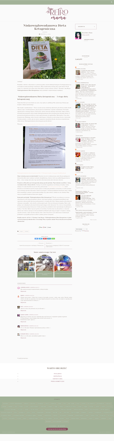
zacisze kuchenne (81, 176)
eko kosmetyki (100, 403)
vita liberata (48, 418)
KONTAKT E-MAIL (58, 378)
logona (26, 409)
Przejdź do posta (26, 277)
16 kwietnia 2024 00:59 (34, 333)
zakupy (91, 418)
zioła (110, 418)
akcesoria (5, 403)
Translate (86, 231)
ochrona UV (22, 412)
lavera (103, 406)
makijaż (57, 409)
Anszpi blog (79, 135)
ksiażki (80, 406)
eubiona (4, 406)
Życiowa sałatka (81, 68)
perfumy (91, 412)
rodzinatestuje (24, 325)
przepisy (55, 415)
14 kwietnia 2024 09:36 (28, 306)
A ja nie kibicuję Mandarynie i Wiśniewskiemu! (86, 197)
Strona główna (57, 373)
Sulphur (5, 418)
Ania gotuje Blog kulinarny (84, 210)
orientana (48, 412)
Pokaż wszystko (93, 219)
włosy (67, 418)
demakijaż (53, 403)
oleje (28, 412)
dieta (64, 403)
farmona (10, 406)
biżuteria (33, 403)
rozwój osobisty (79, 415)
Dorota (22, 295)
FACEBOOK (53, 426)
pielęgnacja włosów (18, 415)
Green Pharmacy (34, 406)
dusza (77, 403)
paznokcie (84, 412)
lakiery (97, 406)
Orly (61, 412)
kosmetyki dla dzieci (70, 406)
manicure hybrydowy (66, 409)
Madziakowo (79, 164)
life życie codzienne (10, 409)
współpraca (84, 418)
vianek (41, 418)
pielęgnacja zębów (31, 415)
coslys (47, 403)
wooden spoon (75, 418)
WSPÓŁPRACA (58, 376)
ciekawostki (40, 403)
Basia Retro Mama (87, 33)
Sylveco (19, 418)
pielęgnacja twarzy (6, 415)
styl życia (110, 415)
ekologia (108, 403)
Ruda (22, 306)
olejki (33, 412)
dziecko (84, 403)
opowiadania (40, 412)
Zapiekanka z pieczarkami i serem (86, 212)
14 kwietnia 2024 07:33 (34, 287)
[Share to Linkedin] (49, 238)
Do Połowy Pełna (25, 334)
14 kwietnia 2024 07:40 (29, 295)
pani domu (66, 412)
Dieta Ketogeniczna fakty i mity (56, 186)
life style (109, 406)
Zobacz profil (85, 35)
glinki (26, 406)
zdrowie (26, 231)
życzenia (66, 421)
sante (87, 415)
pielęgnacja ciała (108, 412)
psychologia (63, 415)
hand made (43, 406)
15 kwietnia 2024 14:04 (33, 325)
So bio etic (103, 415)
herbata (50, 406)
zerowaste (104, 418)
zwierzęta (48, 421)
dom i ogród (71, 403)
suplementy (12, 418)
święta (25, 418)
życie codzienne (57, 421)
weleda (56, 418)
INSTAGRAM (62, 426)
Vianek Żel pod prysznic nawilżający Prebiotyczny (31, 245)
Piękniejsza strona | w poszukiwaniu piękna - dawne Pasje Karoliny (84, 192)
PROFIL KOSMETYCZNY (57, 381)
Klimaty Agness (24, 314)
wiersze (62, 418)
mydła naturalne (94, 409)
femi (16, 406)
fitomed (21, 406)
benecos (26, 403)
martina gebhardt (78, 409)
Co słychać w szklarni (88, 153)
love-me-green (34, 409)
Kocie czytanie (80, 102)
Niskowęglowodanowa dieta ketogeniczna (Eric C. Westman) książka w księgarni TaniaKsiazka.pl (41, 173)
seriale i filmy (94, 415)
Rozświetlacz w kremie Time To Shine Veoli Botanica (88, 139)
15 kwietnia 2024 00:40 (33, 314)
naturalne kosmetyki (6, 412)
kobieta (61, 406)
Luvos (41, 409)
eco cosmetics (91, 403)
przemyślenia (47, 415)
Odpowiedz (23, 291)
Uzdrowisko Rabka (33, 418)
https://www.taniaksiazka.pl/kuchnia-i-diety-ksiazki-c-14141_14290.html (38, 124)
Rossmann (70, 415)
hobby (56, 406)
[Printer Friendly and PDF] (44, 228)
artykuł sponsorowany (16, 403)
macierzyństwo (49, 409)
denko (59, 403)
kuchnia (91, 406)
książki (21, 231)
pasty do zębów (75, 412)
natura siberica (105, 409)
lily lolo (20, 409)
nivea (15, 412)
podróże (40, 415)
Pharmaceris (98, 412)
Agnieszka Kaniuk (25, 287)
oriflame (55, 412)
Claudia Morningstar (82, 82)
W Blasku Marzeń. (81, 121)
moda (86, 409)
